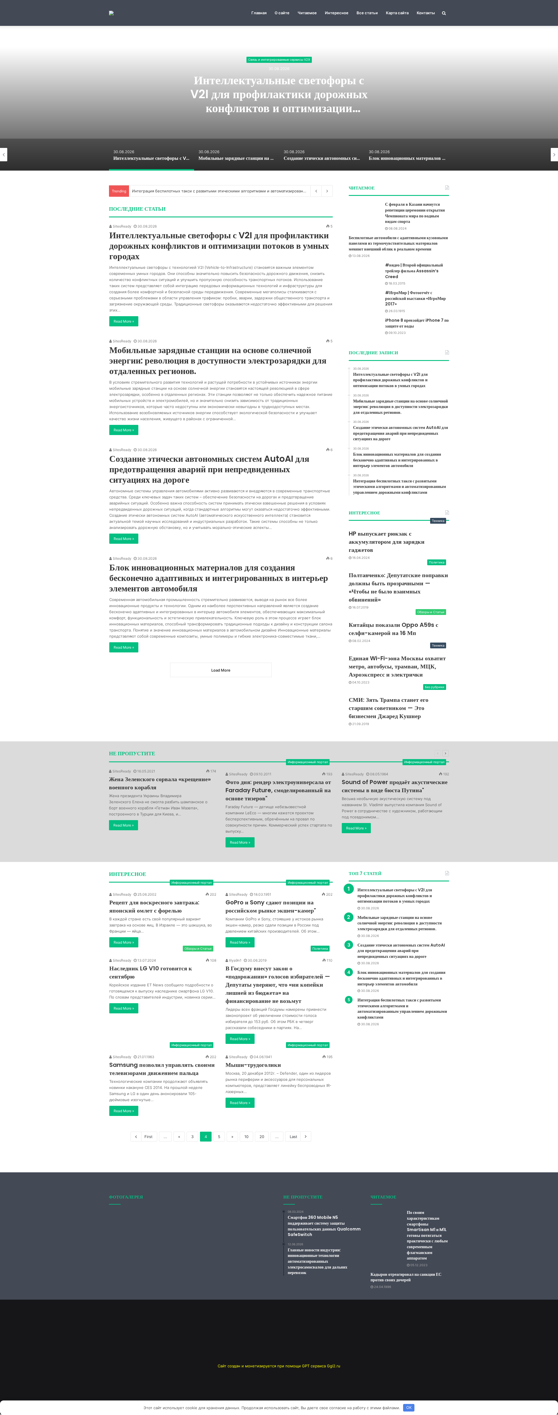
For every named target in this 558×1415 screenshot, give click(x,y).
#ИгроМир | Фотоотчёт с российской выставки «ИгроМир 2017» (415, 298)
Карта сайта (397, 12)
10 (246, 1136)
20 (262, 1136)
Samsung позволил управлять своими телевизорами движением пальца (162, 1069)
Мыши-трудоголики (253, 1065)
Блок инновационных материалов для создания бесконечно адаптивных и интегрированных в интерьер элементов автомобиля (218, 578)
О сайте (282, 12)
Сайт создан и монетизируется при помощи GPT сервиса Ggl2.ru (279, 1366)
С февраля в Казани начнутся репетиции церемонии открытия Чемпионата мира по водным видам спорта (415, 212)
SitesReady (121, 226)
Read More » (124, 321)
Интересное (336, 12)
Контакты (426, 12)
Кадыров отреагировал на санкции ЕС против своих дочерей (406, 1277)
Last (293, 1136)
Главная (259, 12)
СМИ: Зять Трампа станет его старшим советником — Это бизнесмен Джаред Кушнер (388, 708)
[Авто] (111, 13)
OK (409, 1407)
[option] (279, 98)
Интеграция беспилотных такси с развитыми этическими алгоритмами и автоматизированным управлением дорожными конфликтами (402, 1008)
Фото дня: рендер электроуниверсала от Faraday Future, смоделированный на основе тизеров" (278, 790)
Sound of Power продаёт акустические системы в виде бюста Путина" (395, 786)
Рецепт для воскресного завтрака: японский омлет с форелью (154, 906)
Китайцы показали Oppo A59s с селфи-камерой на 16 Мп (393, 629)
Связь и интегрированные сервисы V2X (279, 60)
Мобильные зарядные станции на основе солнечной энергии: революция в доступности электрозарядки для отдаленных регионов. (217, 360)
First (148, 1136)
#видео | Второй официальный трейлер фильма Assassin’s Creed (414, 270)
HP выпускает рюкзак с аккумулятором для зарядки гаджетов (387, 541)
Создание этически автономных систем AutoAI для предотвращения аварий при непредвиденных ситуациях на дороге (209, 469)
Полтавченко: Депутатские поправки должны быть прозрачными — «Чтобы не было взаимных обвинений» (398, 587)
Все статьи (367, 12)
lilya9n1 (235, 960)
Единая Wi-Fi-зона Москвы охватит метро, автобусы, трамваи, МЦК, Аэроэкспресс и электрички (397, 666)
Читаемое (307, 12)
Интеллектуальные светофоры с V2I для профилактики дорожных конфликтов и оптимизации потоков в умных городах (279, 101)
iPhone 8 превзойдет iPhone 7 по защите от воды (417, 323)
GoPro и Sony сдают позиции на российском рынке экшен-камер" (271, 906)
